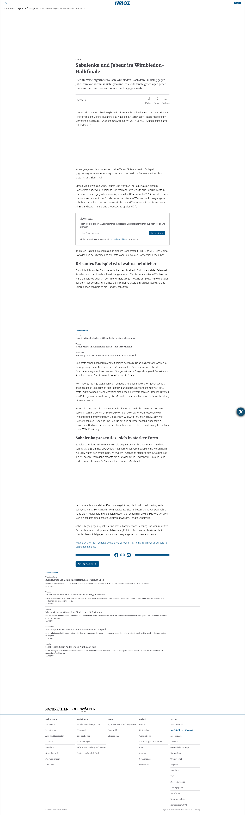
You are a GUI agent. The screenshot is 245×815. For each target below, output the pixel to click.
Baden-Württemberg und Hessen (91, 747)
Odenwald (81, 730)
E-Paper (49, 742)
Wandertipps (145, 736)
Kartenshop (144, 730)
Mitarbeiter (175, 793)
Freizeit (142, 719)
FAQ (172, 776)
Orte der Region (83, 736)
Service (173, 719)
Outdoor (142, 753)
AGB (182, 810)
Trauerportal (176, 759)
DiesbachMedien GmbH (56, 810)
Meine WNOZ (51, 719)
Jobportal (174, 765)
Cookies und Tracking (192, 810)
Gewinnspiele (145, 759)
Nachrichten (82, 719)
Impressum (166, 810)
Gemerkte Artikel (53, 753)
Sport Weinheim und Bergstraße (122, 724)
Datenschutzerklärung (118, 239)
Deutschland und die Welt (88, 753)
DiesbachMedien (177, 782)
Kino (141, 747)
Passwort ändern (52, 759)
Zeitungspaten (176, 788)
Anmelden (50, 724)
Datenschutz (175, 810)
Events (142, 724)
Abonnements (176, 724)
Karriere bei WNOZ (178, 805)
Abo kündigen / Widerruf (181, 730)
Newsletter (50, 747)
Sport (110, 719)
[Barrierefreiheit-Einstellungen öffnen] (241, 412)
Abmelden (49, 765)
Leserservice (176, 736)
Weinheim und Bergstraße (88, 724)
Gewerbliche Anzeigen (180, 747)
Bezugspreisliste (177, 799)
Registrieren (50, 730)
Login (237, 3)
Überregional (113, 736)
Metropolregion (83, 742)
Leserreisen (144, 765)
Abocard (174, 742)
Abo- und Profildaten (54, 736)
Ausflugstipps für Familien (151, 742)
